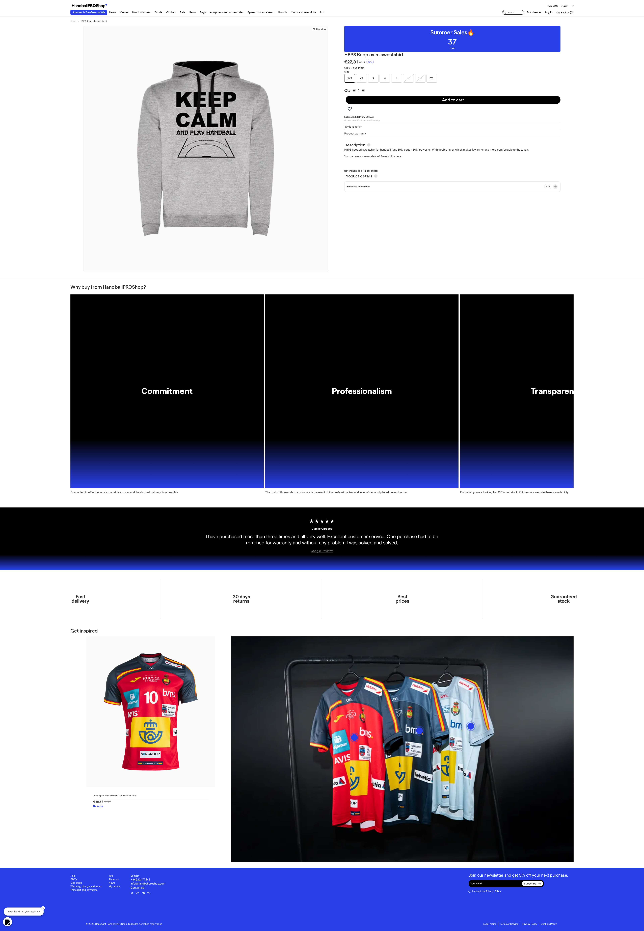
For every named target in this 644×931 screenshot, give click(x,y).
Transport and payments (83, 889)
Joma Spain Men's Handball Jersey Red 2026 (114, 795)
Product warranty (355, 133)
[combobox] (513, 12)
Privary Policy (493, 891)
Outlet (124, 12)
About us (114, 879)
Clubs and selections (303, 12)
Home (73, 21)
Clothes (171, 12)
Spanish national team (261, 12)
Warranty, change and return (86, 886)
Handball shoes (141, 12)
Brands (282, 12)
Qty (347, 90)
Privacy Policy (529, 923)
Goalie (158, 12)
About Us (553, 6)
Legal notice (489, 923)
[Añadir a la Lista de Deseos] (313, 29)
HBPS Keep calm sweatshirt (93, 21)
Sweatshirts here (391, 156)
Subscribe (530, 883)
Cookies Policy (549, 923)
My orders (114, 886)
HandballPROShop (117, 923)
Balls (182, 12)
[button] (565, 12)
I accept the (486, 891)
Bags (203, 12)
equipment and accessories (227, 12)
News (112, 12)
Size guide (76, 882)
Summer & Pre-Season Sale (88, 12)
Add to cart (453, 100)
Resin (192, 12)
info (322, 12)
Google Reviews (322, 551)
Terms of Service (509, 923)
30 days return (353, 126)
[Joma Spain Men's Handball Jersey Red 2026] (150, 711)
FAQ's (73, 879)
